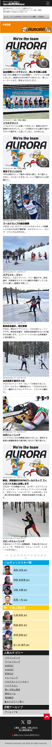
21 (45, 555)
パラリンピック (12, 658)
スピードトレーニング (14, 541)
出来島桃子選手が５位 (14, 380)
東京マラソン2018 (12, 171)
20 (42, 555)
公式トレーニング (11, 434)
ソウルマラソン (10, 123)
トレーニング (11, 678)
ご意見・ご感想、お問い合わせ (26, 727)
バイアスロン (11, 685)
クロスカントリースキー (17, 682)
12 (15, 555)
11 (11, 555)
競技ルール (10, 693)
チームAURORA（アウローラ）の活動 (23, 17)
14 (21, 555)
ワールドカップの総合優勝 (16, 223)
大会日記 (41, 17)
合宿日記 (9, 666)
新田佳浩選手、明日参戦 (15, 325)
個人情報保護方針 (26, 730)
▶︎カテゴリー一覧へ (14, 701)
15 (25, 555)
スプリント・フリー (12, 274)
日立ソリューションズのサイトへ (26, 735)
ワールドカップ (12, 662)
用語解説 (9, 697)
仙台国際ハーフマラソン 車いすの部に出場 (25, 71)
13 (18, 555)
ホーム (6, 17)
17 (31, 555)
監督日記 (9, 674)
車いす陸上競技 (12, 689)
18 (35, 555)
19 (38, 555)
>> (26, 557)
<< (7, 555)
